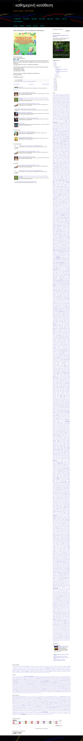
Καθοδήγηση (59, 329)
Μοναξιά (64, 399)
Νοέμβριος (57, 414)
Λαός (65, 367)
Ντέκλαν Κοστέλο (64, 416)
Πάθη (61, 434)
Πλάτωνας (56, 456)
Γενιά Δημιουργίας (56, 197)
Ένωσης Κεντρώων (61, 273)
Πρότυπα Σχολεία (67, 480)
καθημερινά (57, 328)
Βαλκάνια (59, 179)
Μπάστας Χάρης (67, 403)
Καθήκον (54, 328)
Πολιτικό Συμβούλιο (64, 461)
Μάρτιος (69, 381)
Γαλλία (59, 195)
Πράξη (65, 468)
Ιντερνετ (69, 320)
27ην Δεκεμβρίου (63, 109)
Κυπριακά (64, 358)
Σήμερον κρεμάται (55, 495)
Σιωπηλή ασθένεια (58, 496)
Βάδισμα (56, 179)
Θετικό (64, 311)
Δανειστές (63, 214)
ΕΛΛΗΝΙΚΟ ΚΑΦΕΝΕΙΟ (60, 262)
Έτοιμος (69, 289)
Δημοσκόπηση (64, 224)
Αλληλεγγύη (64, 139)
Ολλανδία (64, 423)
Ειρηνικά (66, 247)
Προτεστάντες (57, 480)
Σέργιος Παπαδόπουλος (58, 494)
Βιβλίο (54, 182)
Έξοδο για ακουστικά (60, 274)
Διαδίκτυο (68, 226)
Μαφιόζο (64, 383)
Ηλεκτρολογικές (60, 302)
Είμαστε (64, 247)
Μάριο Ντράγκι (63, 380)
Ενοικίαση (54, 270)
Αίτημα (59, 135)
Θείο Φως (63, 307)
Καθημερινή (61, 328)
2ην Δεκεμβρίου (63, 112)
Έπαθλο (64, 276)
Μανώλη (59, 377)
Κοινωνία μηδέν (62, 348)
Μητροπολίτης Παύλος (56, 395)
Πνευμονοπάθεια (62, 458)
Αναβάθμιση (57, 142)
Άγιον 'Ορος (54, 124)
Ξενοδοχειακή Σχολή (67, 417)
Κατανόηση (68, 338)
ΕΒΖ (56, 241)
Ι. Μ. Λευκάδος (67, 313)
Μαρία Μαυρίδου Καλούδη (62, 378)
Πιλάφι (64, 453)
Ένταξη (66, 270)
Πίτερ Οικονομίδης (55, 455)
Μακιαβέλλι (64, 376)
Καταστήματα (54, 340)
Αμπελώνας (56, 141)
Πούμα (61, 467)
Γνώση (59, 212)
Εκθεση (56, 249)
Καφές (67, 341)
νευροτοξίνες (54, 410)
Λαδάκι (63, 365)
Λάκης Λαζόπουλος (64, 366)
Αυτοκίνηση (58, 176)
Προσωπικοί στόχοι (63, 478)
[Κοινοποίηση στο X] (19, 80)
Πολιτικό (54, 461)
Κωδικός (67, 361)
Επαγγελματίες (61, 276)
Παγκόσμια (58, 434)
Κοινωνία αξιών (58, 348)
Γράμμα (69, 212)
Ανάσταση (61, 145)
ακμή (66, 135)
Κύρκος (58, 361)
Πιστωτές (68, 454)
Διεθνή (56, 232)
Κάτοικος (57, 341)
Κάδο (67, 326)
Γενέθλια (69, 196)
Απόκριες (54, 161)
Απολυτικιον (57, 161)
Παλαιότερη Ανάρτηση (45, 84)
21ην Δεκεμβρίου (67, 103)
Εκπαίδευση (61, 251)
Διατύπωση (64, 230)
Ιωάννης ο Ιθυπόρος (64, 324)
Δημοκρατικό (58, 222)
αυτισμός (62, 175)
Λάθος (66, 365)
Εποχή (57, 284)
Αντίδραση (68, 152)
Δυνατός (54, 238)
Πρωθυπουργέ (54, 482)
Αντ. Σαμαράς (55, 152)
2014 (55, 87)
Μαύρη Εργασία (61, 383)
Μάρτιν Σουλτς (65, 381)
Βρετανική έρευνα (58, 192)
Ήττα (60, 305)
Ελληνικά (35, 25)
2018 (55, 82)
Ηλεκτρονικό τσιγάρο (55, 303)
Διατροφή (61, 230)
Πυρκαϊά (62, 484)
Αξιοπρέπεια (64, 156)
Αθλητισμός (64, 134)
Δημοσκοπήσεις (60, 224)
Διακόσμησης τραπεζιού (66, 227)
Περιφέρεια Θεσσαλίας (55, 452)
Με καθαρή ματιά (57, 384)
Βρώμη (63, 193)
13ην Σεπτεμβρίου (66, 97)
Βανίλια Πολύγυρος (65, 179)
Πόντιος (67, 465)
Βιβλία (64, 181)
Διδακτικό (64, 231)
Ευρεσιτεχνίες (60, 292)
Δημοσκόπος (68, 224)
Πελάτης (64, 450)
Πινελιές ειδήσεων (55, 454)
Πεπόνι (69, 450)
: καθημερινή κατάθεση (33, 5)
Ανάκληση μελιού (55, 144)
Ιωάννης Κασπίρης (58, 324)
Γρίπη (56, 213)
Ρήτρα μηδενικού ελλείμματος (62, 486)
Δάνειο (61, 214)
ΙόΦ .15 (61, 321)
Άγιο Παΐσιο (62, 121)
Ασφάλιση (54, 173)
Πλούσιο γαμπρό (58, 457)
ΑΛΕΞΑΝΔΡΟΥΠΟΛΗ (55, 138)
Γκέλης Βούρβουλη (63, 210)
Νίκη (61, 410)
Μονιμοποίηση (68, 399)
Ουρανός (54, 433)
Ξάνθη (54, 417)
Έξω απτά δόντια (57, 275)
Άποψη (69, 163)
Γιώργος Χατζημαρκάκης (66, 208)
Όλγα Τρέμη (59, 423)
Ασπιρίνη (59, 171)
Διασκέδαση (54, 230)
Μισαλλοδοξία (54, 398)
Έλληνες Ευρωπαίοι (64, 258)
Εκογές (69, 250)
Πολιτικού (65, 462)
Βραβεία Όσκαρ (55, 190)
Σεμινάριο (62, 492)
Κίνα (64, 344)
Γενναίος (63, 198)
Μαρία (69, 377)
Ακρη (56, 136)
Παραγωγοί (68, 440)
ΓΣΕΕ (58, 213)
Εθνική (54, 243)
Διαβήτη (66, 225)
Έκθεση (59, 249)
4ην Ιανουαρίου (63, 114)
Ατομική (69, 173)
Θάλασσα (65, 305)
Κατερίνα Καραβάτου (60, 340)
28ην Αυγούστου (55, 110)
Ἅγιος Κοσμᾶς (57, 126)
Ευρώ (64, 292)
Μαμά (69, 376)
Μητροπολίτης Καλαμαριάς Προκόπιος (58, 394)
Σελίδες (54, 492)
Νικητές (63, 410)
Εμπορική (56, 266)
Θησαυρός (66, 311)
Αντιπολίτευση (64, 153)
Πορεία (54, 466)
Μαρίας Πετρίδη (59, 379)
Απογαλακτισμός (63, 158)
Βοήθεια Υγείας (55, 188)
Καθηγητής (68, 327)
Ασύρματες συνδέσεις (64, 172)
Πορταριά (61, 466)
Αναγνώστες (68, 142)
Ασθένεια (68, 170)
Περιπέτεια (68, 451)
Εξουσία (69, 274)
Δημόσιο (59, 223)
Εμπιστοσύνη (62, 265)
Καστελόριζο (61, 338)
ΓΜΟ (69, 211)
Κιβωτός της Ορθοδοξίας (60, 344)
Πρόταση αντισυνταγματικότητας (63, 479)
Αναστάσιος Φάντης (55, 146)
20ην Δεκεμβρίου (57, 103)
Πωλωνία (68, 484)
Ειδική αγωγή (60, 246)
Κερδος (59, 343)
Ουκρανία (66, 432)
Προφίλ (57, 481)
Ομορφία (59, 426)
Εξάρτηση (66, 273)
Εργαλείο (68, 284)
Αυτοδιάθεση (54, 176)
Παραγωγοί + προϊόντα (56, 441)
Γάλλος (64, 195)
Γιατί (69, 205)
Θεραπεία (54, 310)
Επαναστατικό (68, 276)
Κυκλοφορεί (54, 358)
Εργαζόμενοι (65, 284)
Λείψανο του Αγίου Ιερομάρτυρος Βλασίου (61, 368)
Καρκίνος (63, 337)
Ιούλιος (54, 321)
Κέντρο (62, 342)
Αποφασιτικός (57, 163)
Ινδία (57, 320)
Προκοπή (57, 473)
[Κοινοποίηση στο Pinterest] (21, 80)
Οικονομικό (61, 422)
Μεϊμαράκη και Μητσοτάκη (59, 386)
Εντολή (58, 271)
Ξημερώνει (57, 418)
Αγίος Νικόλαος (61, 126)
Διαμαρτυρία (63, 228)
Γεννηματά (66, 198)
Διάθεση (54, 227)
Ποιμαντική (68, 458)
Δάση (67, 214)
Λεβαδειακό (54, 368)
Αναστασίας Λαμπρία (67, 145)
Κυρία (59, 359)
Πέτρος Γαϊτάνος (67, 452)
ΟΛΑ (56, 423)
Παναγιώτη (68, 436)
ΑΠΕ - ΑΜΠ (65, 157)
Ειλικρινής (61, 247)
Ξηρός (60, 418)
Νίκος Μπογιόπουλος (61, 412)
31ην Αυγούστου (60, 113)
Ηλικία (63, 303)
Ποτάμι (55, 467)
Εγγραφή (59, 241)
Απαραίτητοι (60, 157)
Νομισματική (68, 414)
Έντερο (54, 271)
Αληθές (57, 139)
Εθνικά (64, 242)
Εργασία (54, 285)
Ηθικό (56, 302)
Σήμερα (69, 494)
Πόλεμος (62, 459)
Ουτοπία (58, 433)
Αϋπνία (64, 174)
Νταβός (56, 416)
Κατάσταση (68, 339)
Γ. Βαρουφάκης (55, 194)
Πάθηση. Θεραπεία (65, 434)
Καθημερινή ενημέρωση (66, 328)
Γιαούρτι (67, 205)
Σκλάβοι (56, 497)
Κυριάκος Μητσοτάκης (66, 359)
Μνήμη (65, 398)
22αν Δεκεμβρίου (60, 104)
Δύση (61, 238)
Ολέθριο (62, 423)
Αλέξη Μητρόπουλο (61, 138)
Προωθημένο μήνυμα (66, 481)
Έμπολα (65, 265)
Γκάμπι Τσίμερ (65, 209)
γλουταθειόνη (59, 211)
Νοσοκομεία (64, 415)
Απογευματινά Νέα (58, 159)
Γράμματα (54, 213)
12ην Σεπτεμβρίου (55, 97)
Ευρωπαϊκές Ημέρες (55, 294)
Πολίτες (66, 459)
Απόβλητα (59, 158)
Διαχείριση (60, 231)
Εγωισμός (60, 242)
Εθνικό (54, 244)
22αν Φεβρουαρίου (65, 104)
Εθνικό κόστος (57, 244)
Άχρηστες (68, 178)
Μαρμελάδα (61, 381)
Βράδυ (55, 191)
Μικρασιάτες (65, 396)
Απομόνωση (65, 161)
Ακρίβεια (61, 136)
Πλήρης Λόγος (63, 456)
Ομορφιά (57, 426)
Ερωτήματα (62, 288)
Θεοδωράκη (63, 309)
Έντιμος (56, 271)
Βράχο (69, 191)
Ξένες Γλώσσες (62, 417)
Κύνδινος (61, 358)
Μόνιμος (54, 400)
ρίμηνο (67, 486)
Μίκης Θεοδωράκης (60, 396)
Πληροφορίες (54, 457)
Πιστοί (60, 454)
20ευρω (54, 103)
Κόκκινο (69, 349)
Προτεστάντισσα (62, 480)
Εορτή (53, 276)
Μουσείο (69, 400)
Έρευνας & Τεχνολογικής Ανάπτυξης (63, 287)
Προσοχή (58, 476)
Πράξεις (62, 468)
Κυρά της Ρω (56, 359)
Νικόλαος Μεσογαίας (64, 411)
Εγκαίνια (65, 241)
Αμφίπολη (54, 142)
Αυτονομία (58, 177)
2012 (55, 90)
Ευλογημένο (54, 292)
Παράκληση (68, 442)
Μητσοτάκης (61, 395)
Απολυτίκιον (61, 161)
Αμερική (69, 140)
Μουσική (63, 401)
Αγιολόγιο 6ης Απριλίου (67, 123)
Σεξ (58, 493)
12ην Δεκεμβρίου (63, 96)
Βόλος (59, 188)
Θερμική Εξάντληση (61, 310)
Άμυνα (59, 141)
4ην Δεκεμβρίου (59, 114)
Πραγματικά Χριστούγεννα (66, 467)
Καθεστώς (65, 327)
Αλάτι (59, 137)
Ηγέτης (54, 302)
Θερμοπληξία (65, 310)
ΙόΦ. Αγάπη (68, 321)
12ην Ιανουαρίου (67, 96)
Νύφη (67, 416)
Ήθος (57, 302)
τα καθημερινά (17, 18)
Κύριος (55, 361)
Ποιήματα (65, 458)
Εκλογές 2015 (58, 250)
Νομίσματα (64, 414)
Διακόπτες (61, 227)
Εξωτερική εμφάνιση (61, 275)
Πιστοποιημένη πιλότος (64, 454)
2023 (55, 64)
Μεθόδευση (68, 385)
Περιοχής (65, 451)
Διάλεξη (57, 228)
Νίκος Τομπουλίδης (67, 412)
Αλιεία (58, 139)
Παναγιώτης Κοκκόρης (56, 437)
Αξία (59, 155)
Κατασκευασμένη (55, 339)
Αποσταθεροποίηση (60, 162)
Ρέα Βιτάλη (54, 486)
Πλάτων (54, 456)
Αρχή (66, 169)
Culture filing (42, 18)
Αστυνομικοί (64, 171)
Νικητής (66, 410)
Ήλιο (65, 303)
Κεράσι (54, 343)
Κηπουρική (68, 343)
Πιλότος (66, 453)
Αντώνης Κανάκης (62, 154)
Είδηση (57, 246)
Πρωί (66, 482)
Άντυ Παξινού (58, 154)
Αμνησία (54, 141)
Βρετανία (54, 192)
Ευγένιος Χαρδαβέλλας (56, 291)
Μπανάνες (57, 403)
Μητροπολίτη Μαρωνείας (56, 392)
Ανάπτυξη (65, 144)
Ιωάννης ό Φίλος (58, 325)
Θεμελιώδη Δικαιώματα (63, 308)
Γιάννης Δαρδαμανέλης (56, 205)
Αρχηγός (54, 170)
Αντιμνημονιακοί (55, 153)
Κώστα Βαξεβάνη (65, 362)
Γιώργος (69, 206)
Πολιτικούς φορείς (55, 463)
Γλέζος (56, 211)
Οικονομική (58, 422)
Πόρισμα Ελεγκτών (57, 466)
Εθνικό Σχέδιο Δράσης (59, 245)
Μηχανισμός (54, 396)
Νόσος (67, 415)
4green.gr (54, 115)
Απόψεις (66, 163)
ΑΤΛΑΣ (66, 173)
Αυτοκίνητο (61, 176)
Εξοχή (53, 275)
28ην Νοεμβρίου (65, 110)
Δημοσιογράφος (55, 224)
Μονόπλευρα (57, 400)
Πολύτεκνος (68, 464)
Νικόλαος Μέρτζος (58, 411)
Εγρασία (57, 242)
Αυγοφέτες (57, 174)
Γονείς (61, 212)
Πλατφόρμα (68, 455)
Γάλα (66, 194)
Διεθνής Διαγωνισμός (59, 232)
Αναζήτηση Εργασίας (59, 143)
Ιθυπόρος (22, 81)
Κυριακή (62, 359)
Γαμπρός (68, 195)
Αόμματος (57, 157)
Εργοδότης (68, 286)
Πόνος (62, 465)
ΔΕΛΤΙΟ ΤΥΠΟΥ (67, 215)
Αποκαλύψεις (64, 160)
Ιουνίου (56, 321)
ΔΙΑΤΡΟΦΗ (58, 230)
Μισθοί (62, 398)
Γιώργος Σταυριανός (60, 208)
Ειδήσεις (64, 245)
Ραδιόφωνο (59, 485)
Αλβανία (61, 137)
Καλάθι (69, 330)
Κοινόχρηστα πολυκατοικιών (66, 347)
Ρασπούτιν (65, 485)
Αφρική (61, 178)
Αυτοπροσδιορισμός (62, 177)
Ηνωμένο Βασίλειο (64, 304)
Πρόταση (57, 479)
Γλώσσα (67, 211)
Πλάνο (61, 455)
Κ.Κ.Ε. (57, 326)
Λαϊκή (56, 366)
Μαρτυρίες (60, 382)
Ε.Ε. (66, 240)
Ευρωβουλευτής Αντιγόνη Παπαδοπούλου (59, 293)
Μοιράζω (59, 399)
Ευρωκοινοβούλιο (67, 293)
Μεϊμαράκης (64, 386)
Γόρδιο (63, 212)
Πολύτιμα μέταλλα (59, 465)
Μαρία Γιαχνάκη (55, 378)
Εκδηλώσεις (64, 248)
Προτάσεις (54, 479)
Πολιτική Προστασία (67, 460)
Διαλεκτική (54, 228)
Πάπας (67, 439)
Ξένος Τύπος (54, 418)
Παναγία (65, 436)
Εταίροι (64, 289)
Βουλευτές (54, 189)
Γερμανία (54, 199)
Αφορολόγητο (54, 178)
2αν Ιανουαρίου (58, 112)
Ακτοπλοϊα (67, 136)
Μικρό (69, 396)
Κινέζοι (53, 345)
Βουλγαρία (68, 188)
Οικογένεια (58, 421)
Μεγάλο (66, 384)
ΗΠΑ (67, 304)
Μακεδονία (54, 376)
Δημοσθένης (68, 222)
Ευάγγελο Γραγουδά (63, 290)
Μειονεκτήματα (68, 386)
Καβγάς (65, 326)
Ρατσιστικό (68, 485)
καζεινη (69, 326)
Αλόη (67, 139)
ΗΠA (69, 304)
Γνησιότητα (54, 212)
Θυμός (59, 313)
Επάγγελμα (56, 276)
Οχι (64, 433)
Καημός (54, 327)
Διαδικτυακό (65, 226)
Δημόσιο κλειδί (63, 223)
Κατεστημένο (64, 340)
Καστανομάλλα (55, 338)
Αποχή (64, 163)
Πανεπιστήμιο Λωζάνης (63, 438)
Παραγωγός (61, 441)
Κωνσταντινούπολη (60, 362)
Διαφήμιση (54, 231)
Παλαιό (63, 436)
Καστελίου (58, 338)
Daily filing (33, 18)
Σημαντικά (65, 494)
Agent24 (57, 18)
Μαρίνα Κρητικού (64, 379)
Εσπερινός (54, 289)
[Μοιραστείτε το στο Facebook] (20, 80)
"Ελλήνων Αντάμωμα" (56, 94)
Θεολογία (66, 309)
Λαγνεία (60, 365)
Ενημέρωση (55, 269)
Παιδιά (58, 435)
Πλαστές (63, 455)
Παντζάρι (65, 439)
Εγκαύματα (68, 241)
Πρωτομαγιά (59, 484)
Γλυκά (64, 211)
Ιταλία (63, 323)
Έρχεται (54, 288)
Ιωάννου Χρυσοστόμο (64, 325)
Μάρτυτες (63, 382)
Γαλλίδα (62, 195)
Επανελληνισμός (55, 277)
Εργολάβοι (54, 287)
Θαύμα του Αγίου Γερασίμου (56, 307)
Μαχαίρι (67, 383)
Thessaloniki (26, 18)
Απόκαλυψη (68, 160)
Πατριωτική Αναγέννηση (56, 449)
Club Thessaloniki (18, 21)
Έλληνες (59, 258)
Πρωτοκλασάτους (55, 484)
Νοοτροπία (54, 415)
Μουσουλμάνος (64, 402)
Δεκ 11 (56, 73)
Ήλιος (67, 303)
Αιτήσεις (61, 135)
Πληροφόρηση (68, 456)
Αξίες (61, 155)
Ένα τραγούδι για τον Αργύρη (62, 267)
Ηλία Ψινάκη (60, 303)
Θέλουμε (69, 307)
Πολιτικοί (58, 462)
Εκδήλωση (68, 248)
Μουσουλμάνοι (59, 402)
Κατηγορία (68, 340)
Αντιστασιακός (54, 154)
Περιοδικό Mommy (60, 451)
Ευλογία (57, 292)
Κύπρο (66, 358)
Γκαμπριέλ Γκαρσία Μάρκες (56, 210)
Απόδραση (60, 160)
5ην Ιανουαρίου (62, 115)
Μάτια (57, 383)
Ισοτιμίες (66, 322)
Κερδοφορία (61, 343)
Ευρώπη (59, 296)
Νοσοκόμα (61, 415)
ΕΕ (62, 242)
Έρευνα (57, 287)
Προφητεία (54, 481)
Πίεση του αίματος (60, 453)
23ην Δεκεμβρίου (58, 105)
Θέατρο (61, 307)
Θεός (69, 309)
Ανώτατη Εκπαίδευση (56, 155)
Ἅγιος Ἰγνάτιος (65, 125)
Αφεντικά (69, 177)
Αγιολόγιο (62, 123)
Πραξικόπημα (68, 468)
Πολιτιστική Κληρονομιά (65, 463)
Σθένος (59, 495)
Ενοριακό (57, 270)
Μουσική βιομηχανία (67, 401)
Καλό (27, 81)
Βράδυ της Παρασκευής (65, 191)
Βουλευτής (60, 189)
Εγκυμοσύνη (54, 242)
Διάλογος (60, 228)
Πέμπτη (67, 450)
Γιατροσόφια (54, 206)
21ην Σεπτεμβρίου (55, 104)
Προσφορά (64, 476)
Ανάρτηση (58, 145)
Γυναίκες (64, 213)
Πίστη (58, 454)
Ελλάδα (15, 25)
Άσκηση (56, 171)
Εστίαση (57, 289)
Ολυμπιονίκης (61, 424)
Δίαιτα (56, 227)
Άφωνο (64, 178)
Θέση (56, 311)
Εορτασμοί (68, 275)
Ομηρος (58, 425)
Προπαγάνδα (68, 474)
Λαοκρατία (60, 367)
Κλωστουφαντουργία (65, 346)
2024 (55, 63)
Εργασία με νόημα (63, 285)
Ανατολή (60, 146)
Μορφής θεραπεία (64, 400)
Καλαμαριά (60, 331)
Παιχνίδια (60, 436)
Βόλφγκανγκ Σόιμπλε (63, 188)
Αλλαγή (61, 139)
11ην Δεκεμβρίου (66, 95)
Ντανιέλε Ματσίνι (59, 416)
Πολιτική (55, 460)
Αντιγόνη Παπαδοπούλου (62, 152)
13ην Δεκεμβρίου (60, 97)
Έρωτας (56, 288)
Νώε (69, 416)
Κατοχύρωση (60, 341)
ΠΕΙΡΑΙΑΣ (57, 450)
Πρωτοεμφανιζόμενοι (67, 483)
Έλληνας (22, 25)
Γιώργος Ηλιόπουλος (56, 207)
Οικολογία (62, 421)
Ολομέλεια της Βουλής (56, 424)
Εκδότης (54, 249)
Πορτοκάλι (64, 466)
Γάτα (57, 196)
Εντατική (68, 270)
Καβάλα (62, 326)
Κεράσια (56, 343)
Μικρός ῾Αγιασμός (59, 397)
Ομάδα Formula (67, 424)
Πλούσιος (62, 457)
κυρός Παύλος (61, 361)
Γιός (61, 206)
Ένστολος (64, 270)
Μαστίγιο (69, 382)
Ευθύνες (64, 291)
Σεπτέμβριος (65, 493)
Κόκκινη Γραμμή (65, 349)
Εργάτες (62, 286)
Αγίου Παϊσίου (68, 128)
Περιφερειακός (60, 452)
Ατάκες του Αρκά (62, 173)
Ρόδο (69, 486)
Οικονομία (67, 421)
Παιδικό (61, 435)
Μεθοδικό (54, 386)
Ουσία (56, 433)
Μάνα (56, 377)
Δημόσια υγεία (55, 223)
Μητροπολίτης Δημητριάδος (66, 393)
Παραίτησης (60, 442)
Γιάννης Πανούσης (62, 205)
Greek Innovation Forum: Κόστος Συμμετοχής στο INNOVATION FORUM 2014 (30, 145)
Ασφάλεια (68, 172)
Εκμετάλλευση (66, 250)
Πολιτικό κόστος (58, 461)
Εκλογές (54, 250)
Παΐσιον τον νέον (64, 435)
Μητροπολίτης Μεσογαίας (66, 394)
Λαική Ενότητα (59, 366)
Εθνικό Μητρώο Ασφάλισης (63, 244)
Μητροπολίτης (59, 393)
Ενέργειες (61, 268)
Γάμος (66, 195)
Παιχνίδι (57, 436)
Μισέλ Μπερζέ (59, 398)
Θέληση (66, 307)
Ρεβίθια (57, 486)
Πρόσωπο (68, 478)
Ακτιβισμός (63, 136)
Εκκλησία (64, 249)
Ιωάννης (25, 81)
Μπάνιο (63, 403)
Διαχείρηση (57, 231)
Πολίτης (69, 459)
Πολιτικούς (68, 462)
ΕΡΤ (69, 287)
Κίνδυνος (66, 344)
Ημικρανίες (60, 304)
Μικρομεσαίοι (54, 397)
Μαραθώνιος (66, 377)
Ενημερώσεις (68, 268)
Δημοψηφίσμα (54, 225)
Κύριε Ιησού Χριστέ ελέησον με (64, 360)
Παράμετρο (64, 443)
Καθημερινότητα (55, 329)
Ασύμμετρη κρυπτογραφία (56, 172)
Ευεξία (62, 291)
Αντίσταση (68, 153)
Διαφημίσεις (68, 230)
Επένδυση (63, 277)
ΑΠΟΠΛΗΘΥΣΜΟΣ (55, 162)
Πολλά (69, 463)
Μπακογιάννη (68, 402)
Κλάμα (55, 346)
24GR (67, 106)
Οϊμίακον (68, 422)
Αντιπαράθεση (60, 153)
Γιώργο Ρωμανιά (64, 206)
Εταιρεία (62, 289)
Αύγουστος (54, 174)
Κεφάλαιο (65, 343)
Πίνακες (69, 453)
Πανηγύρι (56, 439)
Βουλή (63, 189)
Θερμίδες (57, 310)
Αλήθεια (54, 139)
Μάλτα (67, 376)
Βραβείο (58, 190)
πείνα (55, 450)
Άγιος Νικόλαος (66, 126)
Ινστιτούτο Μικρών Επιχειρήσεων (62, 320)
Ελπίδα (60, 264)
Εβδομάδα (54, 241)
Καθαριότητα (57, 327)
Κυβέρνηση (58, 357)
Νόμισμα (61, 414)
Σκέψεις (69, 496)
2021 (55, 78)
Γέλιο (63, 196)
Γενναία (61, 198)
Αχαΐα (66, 178)
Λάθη (64, 365)
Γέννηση (69, 198)
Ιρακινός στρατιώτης (55, 322)
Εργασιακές (68, 285)
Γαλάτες (69, 194)
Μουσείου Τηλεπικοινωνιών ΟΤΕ (57, 401)
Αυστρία (69, 174)
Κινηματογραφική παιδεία (60, 345)
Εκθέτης (61, 249)
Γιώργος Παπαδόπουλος (63, 207)
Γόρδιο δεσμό (66, 212)
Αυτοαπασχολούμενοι (67, 175)
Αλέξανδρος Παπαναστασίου (66, 137)
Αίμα (53, 135)
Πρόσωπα (58, 478)
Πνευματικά (65, 457)
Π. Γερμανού (68, 433)
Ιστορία (54, 323)
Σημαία (63, 494)
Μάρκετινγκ (57, 381)
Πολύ (56, 464)
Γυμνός (60, 213)
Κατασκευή (59, 339)
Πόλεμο (59, 459)
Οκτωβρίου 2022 (57, 76)
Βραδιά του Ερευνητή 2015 (63, 190)
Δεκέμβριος (19, 81)
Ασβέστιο (65, 170)
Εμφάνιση (56, 267)
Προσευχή (54, 475)
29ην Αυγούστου (66, 111)
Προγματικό (30, 81)
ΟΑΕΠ (59, 419)
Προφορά (60, 481)
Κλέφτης (58, 346)
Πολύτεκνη (61, 464)
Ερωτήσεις (66, 288)
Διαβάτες (63, 225)
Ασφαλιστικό (57, 173)
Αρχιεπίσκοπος (58, 170)
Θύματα (56, 313)
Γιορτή (59, 206)
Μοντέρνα (60, 400)
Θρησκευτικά (68, 312)
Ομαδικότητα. (54, 425)
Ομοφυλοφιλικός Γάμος (64, 426)
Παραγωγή (58, 440)
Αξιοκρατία (64, 155)
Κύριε (58, 360)
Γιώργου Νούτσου (55, 209)
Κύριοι (53, 361)
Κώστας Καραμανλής (61, 363)
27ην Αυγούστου (58, 109)
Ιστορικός (59, 323)
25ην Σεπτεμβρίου (67, 107)
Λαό (57, 367)
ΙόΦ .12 (58, 321)
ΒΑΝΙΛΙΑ (61, 179)
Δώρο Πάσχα (64, 240)
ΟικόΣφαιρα (65, 422)
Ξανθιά (56, 417)
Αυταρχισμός (58, 175)
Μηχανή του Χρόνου (67, 395)
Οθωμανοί (67, 419)
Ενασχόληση (68, 267)
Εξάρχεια (68, 273)
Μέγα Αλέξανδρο (62, 384)
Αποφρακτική (61, 163)
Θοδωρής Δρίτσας (55, 312)
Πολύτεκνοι (64, 464)
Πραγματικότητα (55, 468)
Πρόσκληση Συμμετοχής (66, 475)
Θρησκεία (64, 312)
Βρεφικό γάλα (57, 193)
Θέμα (53, 308)
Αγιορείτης (61, 124)
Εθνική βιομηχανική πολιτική (63, 243)
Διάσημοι (68, 229)
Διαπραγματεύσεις (59, 229)
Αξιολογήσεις (68, 155)
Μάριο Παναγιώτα (67, 380)
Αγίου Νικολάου (63, 128)
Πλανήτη (59, 455)
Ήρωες (58, 305)
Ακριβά (58, 136)
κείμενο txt (59, 342)
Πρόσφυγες (54, 477)
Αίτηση (64, 135)
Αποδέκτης (54, 160)
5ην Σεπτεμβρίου (67, 115)
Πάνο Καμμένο (60, 439)
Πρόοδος (61, 474)
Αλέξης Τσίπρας (67, 138)
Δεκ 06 (56, 75)
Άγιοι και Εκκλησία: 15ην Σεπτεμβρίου (62, 122)
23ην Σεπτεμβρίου (63, 105)
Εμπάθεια (56, 265)
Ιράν (59, 322)
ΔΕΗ (59, 215)
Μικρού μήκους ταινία (66, 397)
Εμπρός (54, 267)
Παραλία (61, 443)
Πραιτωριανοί (59, 468)
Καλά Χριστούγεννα (64, 330)
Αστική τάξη (61, 171)
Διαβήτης (68, 225)
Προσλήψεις (54, 476)
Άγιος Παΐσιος (58, 127)
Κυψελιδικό (64, 361)
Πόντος (69, 465)
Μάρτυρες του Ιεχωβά (55, 382)
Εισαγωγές (58, 248)
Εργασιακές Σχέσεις (55, 286)
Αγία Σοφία (58, 121)
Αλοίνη (69, 139)
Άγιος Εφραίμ (61, 125)
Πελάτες (62, 450)
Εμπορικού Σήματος (64, 266)
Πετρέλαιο (63, 452)
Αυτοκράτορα (54, 177)
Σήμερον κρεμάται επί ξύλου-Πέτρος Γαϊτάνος (26, 137)
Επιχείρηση (54, 284)
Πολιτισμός (59, 463)
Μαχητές (54, 384)
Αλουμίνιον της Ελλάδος (59, 140)
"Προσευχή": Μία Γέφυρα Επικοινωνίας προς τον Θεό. (27, 92)
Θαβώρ (63, 305)
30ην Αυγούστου (55, 113)
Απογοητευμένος (67, 159)
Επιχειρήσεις (68, 283)
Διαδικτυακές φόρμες (60, 226)
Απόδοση (57, 160)
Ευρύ (62, 292)
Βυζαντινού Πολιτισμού (67, 193)
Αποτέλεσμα (65, 162)
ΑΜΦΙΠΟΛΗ (68, 141)
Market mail (50, 18)
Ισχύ (61, 323)
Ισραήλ (69, 322)
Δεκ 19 (56, 68)
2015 (55, 86)
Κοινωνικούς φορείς (58, 349)
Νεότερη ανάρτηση (16, 84)
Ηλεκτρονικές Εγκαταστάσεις (66, 302)
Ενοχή (59, 270)
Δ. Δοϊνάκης (67, 213)
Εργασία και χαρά (58, 285)
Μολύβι (62, 399)
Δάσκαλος (57, 215)
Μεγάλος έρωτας (58, 385)
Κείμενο (57, 342)
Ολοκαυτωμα (68, 423)
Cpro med (64, 18)
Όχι (65, 433)
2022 (16, 81)
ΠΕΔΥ (53, 450)
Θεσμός (58, 311)
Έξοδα (56, 274)
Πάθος (69, 434)
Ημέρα (69, 303)
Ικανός (64, 319)
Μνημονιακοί (68, 398)
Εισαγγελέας (54, 248)
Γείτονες (59, 196)
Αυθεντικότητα (61, 174)
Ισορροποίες (63, 322)
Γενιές (60, 197)
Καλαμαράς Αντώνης (55, 331)
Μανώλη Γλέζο (62, 377)
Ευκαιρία (69, 291)
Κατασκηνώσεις (64, 339)
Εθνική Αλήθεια (57, 243)
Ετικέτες (66, 289)
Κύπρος (69, 358)
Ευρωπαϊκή (60, 294)
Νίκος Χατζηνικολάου (55, 413)
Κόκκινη (62, 349)
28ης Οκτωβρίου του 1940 (59, 111)
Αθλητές (58, 134)
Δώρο (61, 240)
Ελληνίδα (28, 25)
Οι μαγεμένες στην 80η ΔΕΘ (60, 420)
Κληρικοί (61, 346)
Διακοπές (58, 227)
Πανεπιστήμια (57, 438)
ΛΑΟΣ (63, 367)
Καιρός (63, 329)
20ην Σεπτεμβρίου (62, 103)
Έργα (62, 284)
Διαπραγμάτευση (64, 229)
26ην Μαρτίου (66, 108)
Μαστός (54, 383)
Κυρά (53, 359)
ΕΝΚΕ (58, 269)
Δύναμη (60, 237)
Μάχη (69, 383)
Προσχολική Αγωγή (63, 477)
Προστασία (61, 476)
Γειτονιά (61, 196)
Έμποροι (68, 266)
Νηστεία (57, 410)
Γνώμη (57, 212)
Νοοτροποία (57, 415)
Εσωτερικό (59, 289)
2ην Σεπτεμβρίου (67, 112)
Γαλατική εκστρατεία (55, 195)
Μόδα (56, 399)
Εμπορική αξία (60, 266)
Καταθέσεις (64, 338)
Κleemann (58, 365)
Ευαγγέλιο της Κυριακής (57, 290)
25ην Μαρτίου (63, 107)
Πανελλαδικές (61, 437)
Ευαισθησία (68, 290)
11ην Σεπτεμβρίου (58, 96)
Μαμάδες (54, 377)
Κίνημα (55, 345)
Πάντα (63, 439)
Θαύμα (69, 306)
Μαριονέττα (54, 381)
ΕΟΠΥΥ (66, 275)
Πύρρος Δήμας (65, 484)
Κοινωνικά (65, 348)
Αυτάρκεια (54, 175)
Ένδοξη (54, 268)
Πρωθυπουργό (59, 482)
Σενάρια (57, 493)
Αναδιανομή (54, 143)
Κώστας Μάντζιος (63, 364)
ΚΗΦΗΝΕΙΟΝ (54, 344)
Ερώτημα (59, 288)
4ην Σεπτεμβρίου (67, 114)
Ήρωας (56, 305)
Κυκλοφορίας (57, 358)
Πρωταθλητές (56, 483)
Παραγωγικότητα (63, 440)
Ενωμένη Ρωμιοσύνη (61, 272)
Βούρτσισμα (68, 189)
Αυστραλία (66, 174)
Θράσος (62, 312)
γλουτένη (62, 211)
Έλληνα (54, 258)
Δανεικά (59, 214)
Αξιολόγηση (54, 156)
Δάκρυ (57, 214)
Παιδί (56, 435)
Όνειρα (69, 426)
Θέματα (55, 308)
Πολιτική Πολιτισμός (60, 460)
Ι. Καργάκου (63, 313)
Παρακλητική (54, 443)
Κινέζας (69, 344)
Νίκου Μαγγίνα (66, 413)
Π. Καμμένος (54, 434)
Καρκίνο (61, 337)
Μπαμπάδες (54, 403)
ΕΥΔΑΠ (60, 291)
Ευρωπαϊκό (64, 294)
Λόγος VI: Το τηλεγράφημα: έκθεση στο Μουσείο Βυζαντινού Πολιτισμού (25, 181)
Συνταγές (42, 25)
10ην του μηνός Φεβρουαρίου (60, 95)
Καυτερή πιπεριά (64, 341)
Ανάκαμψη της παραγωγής (66, 143)
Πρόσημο (57, 475)
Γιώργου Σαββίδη (60, 209)
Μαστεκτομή (65, 382)
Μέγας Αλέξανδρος (63, 385)
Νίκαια (59, 410)
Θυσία (60, 313)
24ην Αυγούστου (57, 106)
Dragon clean (21, 87)
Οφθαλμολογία (62, 433)
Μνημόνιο (54, 399)
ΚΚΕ (53, 346)
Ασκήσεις (54, 171)
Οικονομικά (54, 422)
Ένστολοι (61, 270)
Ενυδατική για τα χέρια (62, 271)
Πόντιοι (64, 465)
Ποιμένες (54, 459)
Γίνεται (57, 206)
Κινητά (64, 345)
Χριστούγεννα (34, 81)
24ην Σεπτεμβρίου (62, 106)
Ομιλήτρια (61, 425)
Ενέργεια (57, 268)
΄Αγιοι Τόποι (61, 94)
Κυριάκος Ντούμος (55, 360)
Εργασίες (60, 286)
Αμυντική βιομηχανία (63, 141)
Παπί (69, 439)
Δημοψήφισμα (59, 225)
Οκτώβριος (54, 423)
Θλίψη (69, 311)
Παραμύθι (68, 443)
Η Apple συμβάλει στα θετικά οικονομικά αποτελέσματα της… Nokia (29, 103)
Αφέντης (66, 177)
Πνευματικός (57, 458)
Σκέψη (54, 497)
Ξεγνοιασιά (58, 417)
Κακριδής (60, 330)
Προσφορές (68, 476)
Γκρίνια (67, 210)
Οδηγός (64, 419)
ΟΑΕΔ (57, 419)
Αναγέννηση (61, 142)
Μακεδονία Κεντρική (59, 376)
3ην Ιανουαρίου (66, 113)
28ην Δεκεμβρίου (60, 110)
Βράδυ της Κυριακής (58, 191)
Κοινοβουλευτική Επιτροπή (57, 347)
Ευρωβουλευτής (68, 292)
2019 (55, 81)
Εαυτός (69, 240)
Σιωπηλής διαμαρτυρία (64, 496)
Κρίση (60, 355)
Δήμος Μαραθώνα (63, 222)
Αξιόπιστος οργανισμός (59, 156)
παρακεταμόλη (64, 442)
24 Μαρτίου (67, 105)
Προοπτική (64, 474)
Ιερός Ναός (56, 319)
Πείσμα (60, 450)
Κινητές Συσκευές (67, 345)
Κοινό (69, 346)
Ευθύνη (66, 291)
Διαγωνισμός (54, 226)
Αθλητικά (61, 134)
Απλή (55, 158)
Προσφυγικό (58, 477)
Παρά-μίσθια (54, 440)
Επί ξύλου (68, 277)
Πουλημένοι (58, 467)
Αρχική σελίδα (31, 84)
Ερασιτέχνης (59, 284)
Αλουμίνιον (54, 140)
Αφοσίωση (58, 178)
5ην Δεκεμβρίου (58, 115)
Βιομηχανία (68, 182)
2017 (55, 83)
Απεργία (68, 157)
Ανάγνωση (64, 142)
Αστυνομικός (68, 171)
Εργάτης (65, 286)
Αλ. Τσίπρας (56, 137)
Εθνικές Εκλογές (67, 242)
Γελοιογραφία (65, 196)
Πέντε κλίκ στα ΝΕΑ (22, 123)
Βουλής (65, 189)
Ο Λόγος (62, 418)
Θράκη (59, 312)
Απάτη (63, 157)
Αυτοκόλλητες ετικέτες (67, 176)
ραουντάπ (62, 485)
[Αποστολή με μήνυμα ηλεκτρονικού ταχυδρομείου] (17, 80)
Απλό (57, 158)
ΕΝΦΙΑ (66, 271)
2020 (55, 79)
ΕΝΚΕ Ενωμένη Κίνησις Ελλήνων (65, 269)
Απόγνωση (63, 159)
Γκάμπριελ (68, 209)
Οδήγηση (62, 419)
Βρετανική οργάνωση (64, 192)
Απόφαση (54, 163)
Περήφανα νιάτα (55, 451)
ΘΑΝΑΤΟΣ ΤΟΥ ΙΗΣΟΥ (61, 306)
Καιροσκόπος (66, 329)
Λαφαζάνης (68, 367)
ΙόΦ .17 (65, 321)
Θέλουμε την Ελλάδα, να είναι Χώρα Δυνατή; (25, 112)
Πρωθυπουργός (63, 482)
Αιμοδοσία (56, 135)
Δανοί (65, 214)
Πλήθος (60, 456)
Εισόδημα (61, 248)
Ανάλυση (62, 144)
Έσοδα (69, 288)
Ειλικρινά (58, 247)
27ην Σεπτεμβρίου (67, 109)
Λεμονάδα (68, 368)
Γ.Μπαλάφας (63, 194)
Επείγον (60, 277)
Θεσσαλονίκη (61, 311)
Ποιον (56, 459)
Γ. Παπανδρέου (59, 194)
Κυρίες (69, 360)
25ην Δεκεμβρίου (58, 107)
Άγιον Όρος (57, 124)
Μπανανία (61, 403)
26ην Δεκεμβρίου (60, 108)
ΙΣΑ (60, 322)
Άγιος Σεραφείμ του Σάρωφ (64, 127)
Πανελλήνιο (64, 437)
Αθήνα (56, 134)
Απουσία (69, 162)
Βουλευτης (57, 189)
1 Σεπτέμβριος (66, 94)
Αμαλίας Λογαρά (65, 140)
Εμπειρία (59, 265)
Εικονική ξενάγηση (64, 246)
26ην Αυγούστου (55, 108)
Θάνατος (57, 306)
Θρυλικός (54, 313)
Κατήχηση (54, 341)
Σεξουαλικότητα (61, 493)
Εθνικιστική (68, 243)
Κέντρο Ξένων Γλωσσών (66, 342)
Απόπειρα (68, 161)
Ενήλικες (64, 268)
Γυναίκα (62, 213)
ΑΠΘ (53, 158)
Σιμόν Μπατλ (64, 495)
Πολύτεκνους (54, 465)
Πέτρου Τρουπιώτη (55, 453)
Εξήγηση (54, 274)
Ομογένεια (64, 425)
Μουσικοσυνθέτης (55, 402)
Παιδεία (54, 435)
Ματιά (56, 383)
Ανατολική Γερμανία (64, 146)
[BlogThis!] (18, 80)
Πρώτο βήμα (61, 483)
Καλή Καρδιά (68, 331)
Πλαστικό (65, 455)
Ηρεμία (54, 305)
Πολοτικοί (54, 464)
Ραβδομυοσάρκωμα (55, 485)
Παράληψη (58, 443)
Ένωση (66, 272)
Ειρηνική (69, 247)
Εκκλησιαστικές (68, 249)
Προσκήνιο (61, 475)
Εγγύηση (62, 241)
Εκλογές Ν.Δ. (62, 250)
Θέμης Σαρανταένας (59, 309)
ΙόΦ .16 (63, 321)
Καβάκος (60, 326)
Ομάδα (64, 424)
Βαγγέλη (54, 179)
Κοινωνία (54, 348)
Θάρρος (66, 306)
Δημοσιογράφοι (68, 223)
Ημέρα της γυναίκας (55, 304)
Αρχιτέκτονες (62, 170)
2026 (55, 61)
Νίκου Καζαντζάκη (61, 413)
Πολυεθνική (58, 464)
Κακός (57, 330)
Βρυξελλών (60, 193)
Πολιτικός (61, 462)
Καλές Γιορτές (64, 331)
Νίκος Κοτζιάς (57, 412)
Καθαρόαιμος (61, 327)
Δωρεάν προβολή (57, 240)
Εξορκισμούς (65, 274)
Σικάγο (61, 495)
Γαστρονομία (54, 196)
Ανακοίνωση (59, 144)
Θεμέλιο (58, 308)
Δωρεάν (60, 239)
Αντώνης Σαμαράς (67, 154)
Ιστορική (57, 323)
